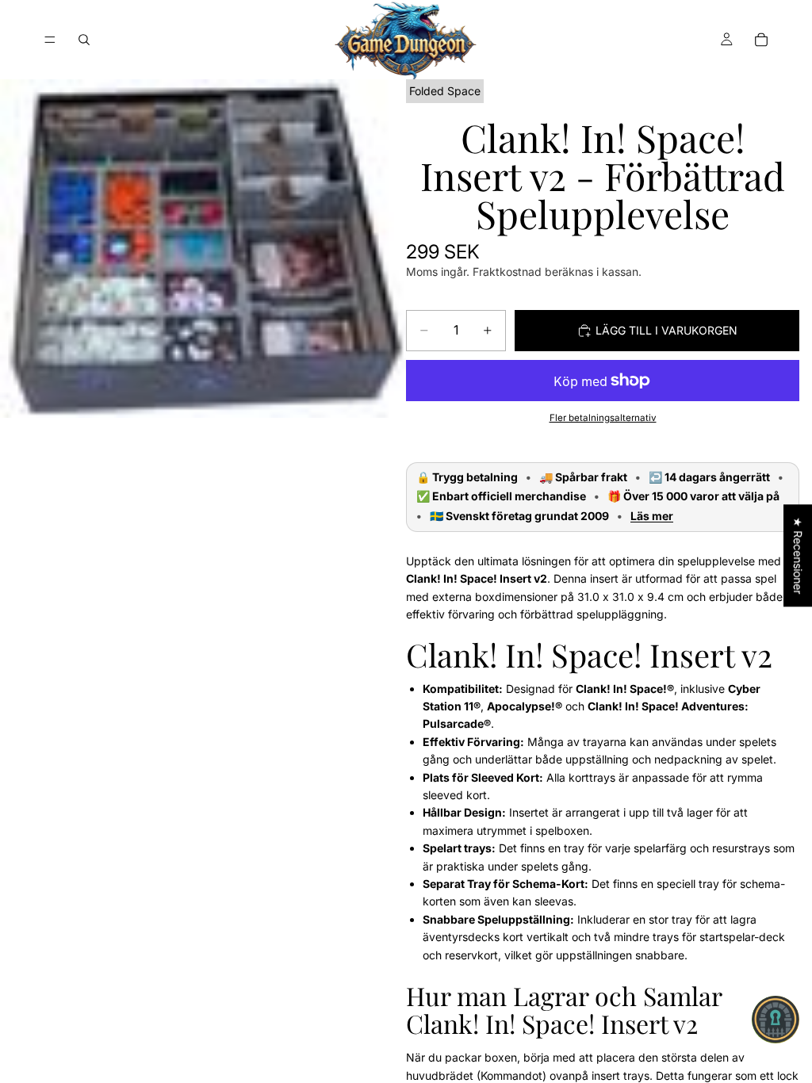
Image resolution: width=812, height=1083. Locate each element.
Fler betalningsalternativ (603, 417)
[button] (775, 1019)
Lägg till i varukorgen (666, 330)
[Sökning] (84, 39)
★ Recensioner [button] (798, 555)
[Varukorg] (761, 39)
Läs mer (651, 516)
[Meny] (50, 39)
